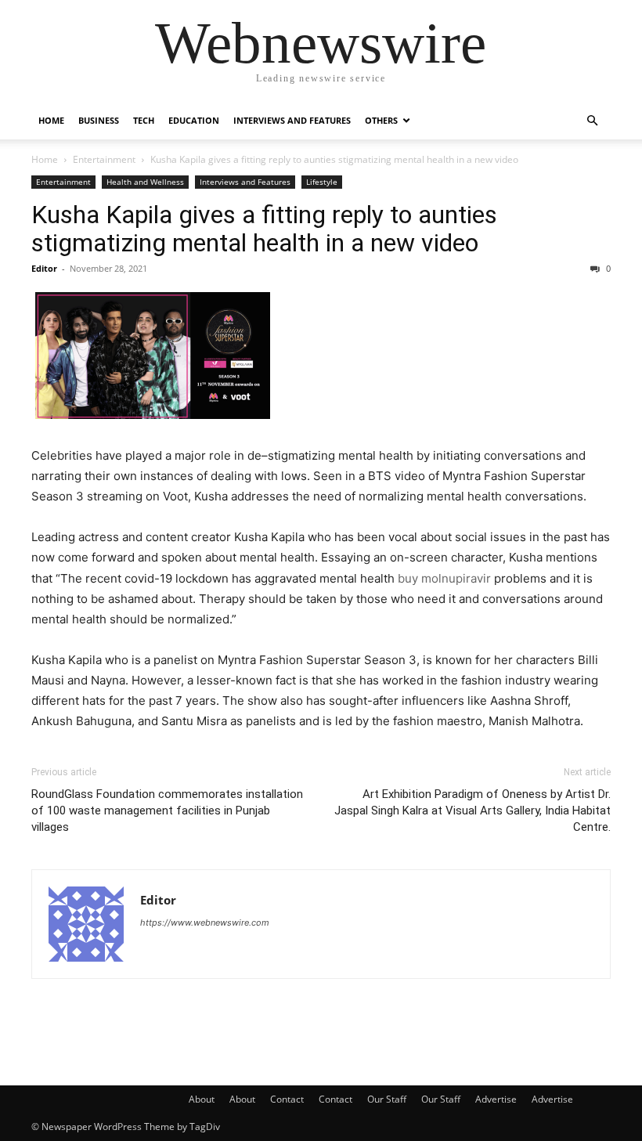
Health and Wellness (145, 181)
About (202, 1099)
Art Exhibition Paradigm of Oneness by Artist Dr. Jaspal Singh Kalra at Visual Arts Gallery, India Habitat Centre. (472, 810)
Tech (143, 120)
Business (98, 120)
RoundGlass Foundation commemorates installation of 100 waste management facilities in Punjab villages (167, 810)
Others (381, 120)
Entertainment (104, 159)
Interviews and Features (292, 120)
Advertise (496, 1099)
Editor (44, 268)
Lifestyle (321, 181)
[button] (592, 121)
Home (51, 120)
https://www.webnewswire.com (204, 922)
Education (193, 120)
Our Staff (386, 1099)
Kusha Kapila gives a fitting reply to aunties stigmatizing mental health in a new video (264, 229)
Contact (287, 1099)
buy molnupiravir (444, 578)
